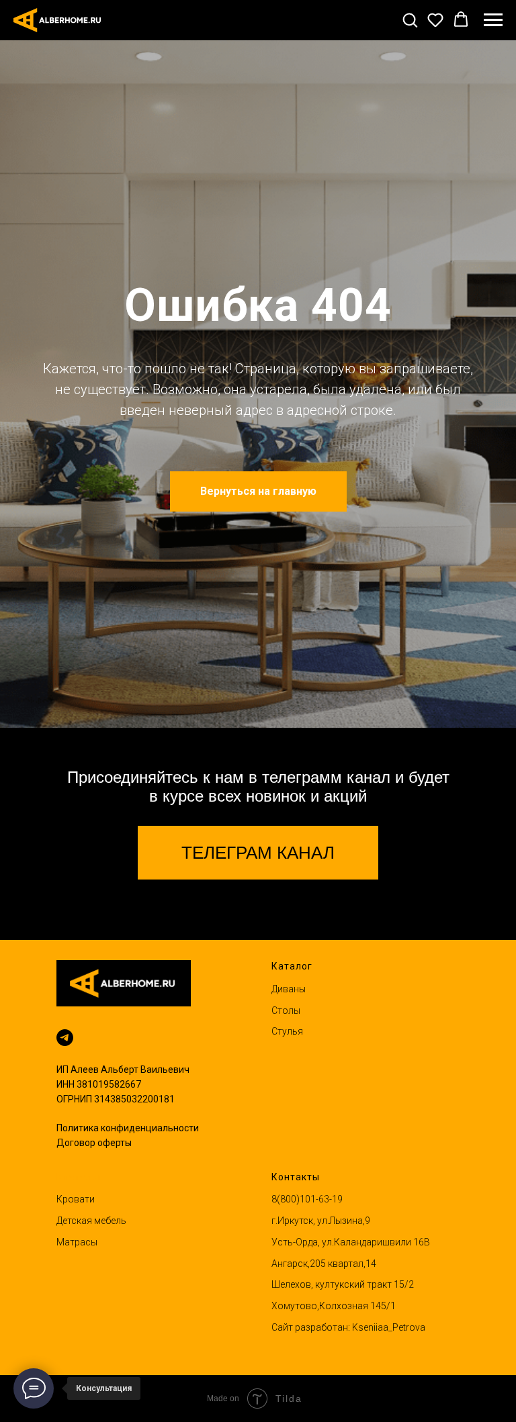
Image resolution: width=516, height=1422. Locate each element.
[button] (410, 19)
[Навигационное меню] (493, 20)
